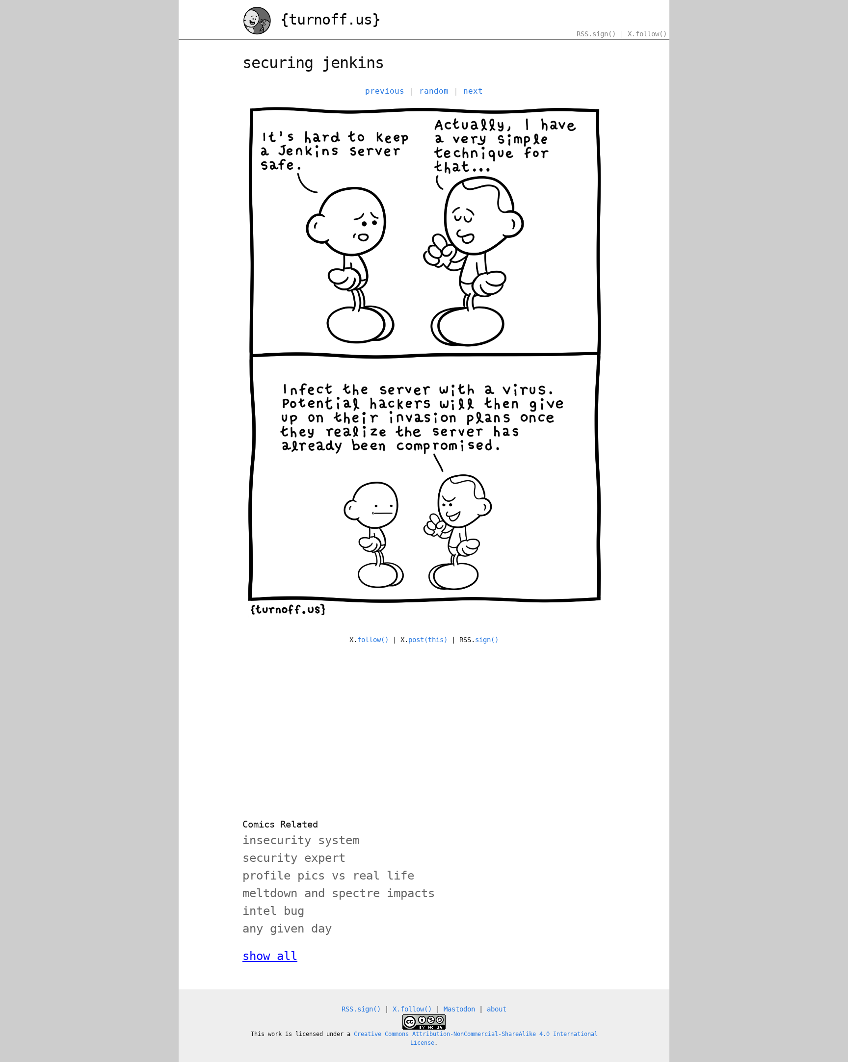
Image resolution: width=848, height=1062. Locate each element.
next (473, 91)
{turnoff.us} (326, 19)
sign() (487, 640)
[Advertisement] (424, 725)
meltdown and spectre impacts (338, 893)
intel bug (273, 911)
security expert (293, 858)
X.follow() (647, 34)
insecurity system (300, 840)
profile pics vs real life (328, 875)
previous (384, 91)
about (496, 1009)
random (434, 91)
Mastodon (459, 1009)
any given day (287, 928)
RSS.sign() (596, 34)
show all (269, 956)
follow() (373, 640)
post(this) (428, 640)
